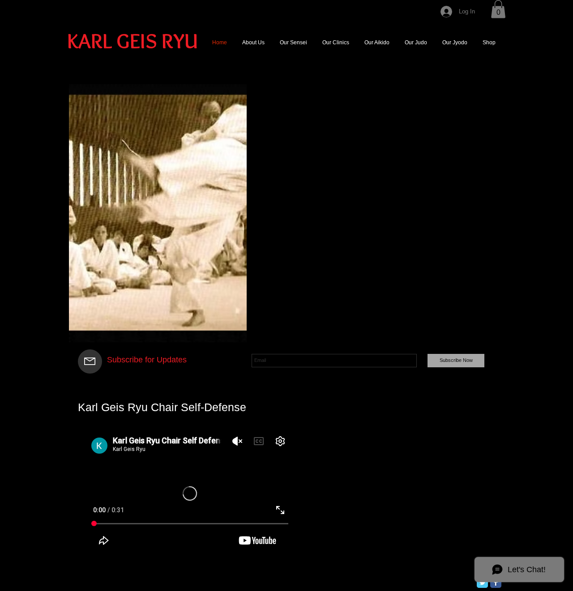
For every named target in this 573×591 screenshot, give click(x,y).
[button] (498, 9)
